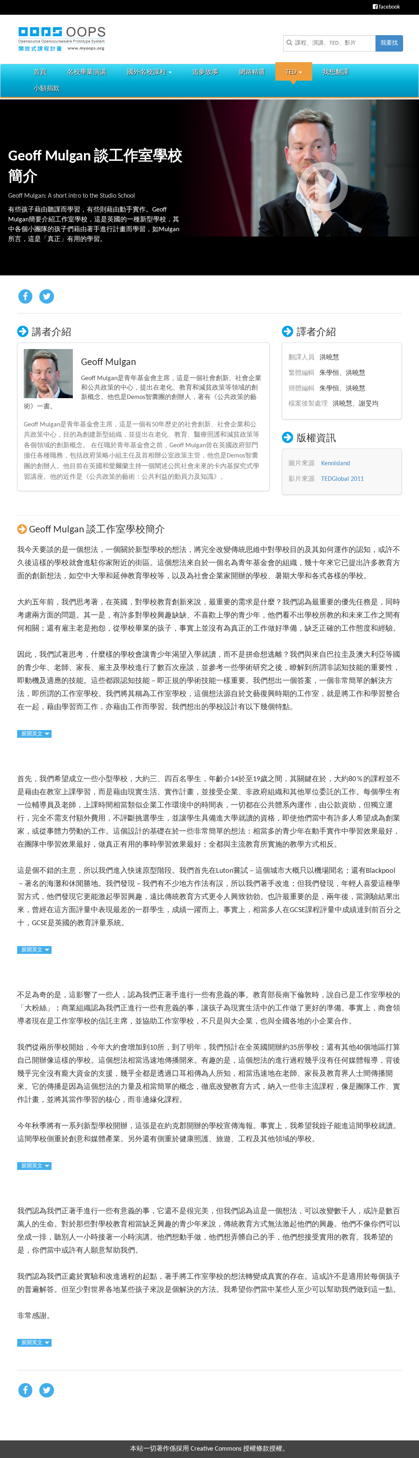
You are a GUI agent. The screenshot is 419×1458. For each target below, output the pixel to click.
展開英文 (32, 734)
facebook (389, 7)
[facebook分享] (25, 297)
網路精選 (252, 72)
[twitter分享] (46, 297)
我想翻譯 (335, 72)
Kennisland (335, 463)
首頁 (40, 72)
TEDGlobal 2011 (342, 479)
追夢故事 (205, 72)
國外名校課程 (147, 72)
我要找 (389, 43)
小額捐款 (47, 89)
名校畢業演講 (86, 72)
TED (292, 72)
